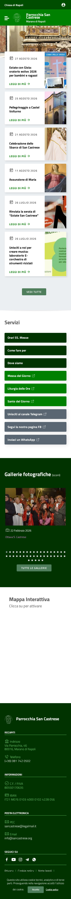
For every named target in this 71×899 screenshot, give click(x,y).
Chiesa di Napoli (14, 5)
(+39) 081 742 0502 (17, 761)
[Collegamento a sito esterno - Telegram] (27, 859)
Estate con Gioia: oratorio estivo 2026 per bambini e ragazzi (23, 71)
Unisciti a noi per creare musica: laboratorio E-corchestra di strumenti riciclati (21, 255)
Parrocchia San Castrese (38, 17)
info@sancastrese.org (18, 838)
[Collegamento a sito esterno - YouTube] (13, 859)
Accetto (35, 889)
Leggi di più (18, 84)
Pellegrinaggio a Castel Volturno (24, 109)
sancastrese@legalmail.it (20, 826)
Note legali (45, 871)
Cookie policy (52, 889)
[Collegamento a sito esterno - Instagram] (20, 859)
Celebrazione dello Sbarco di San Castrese (24, 145)
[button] (6, 552)
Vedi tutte (34, 292)
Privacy (9, 871)
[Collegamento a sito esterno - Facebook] (7, 859)
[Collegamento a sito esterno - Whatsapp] (34, 859)
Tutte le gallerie (34, 568)
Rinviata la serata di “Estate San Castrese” (23, 213)
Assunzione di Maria (22, 179)
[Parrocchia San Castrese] (17, 17)
